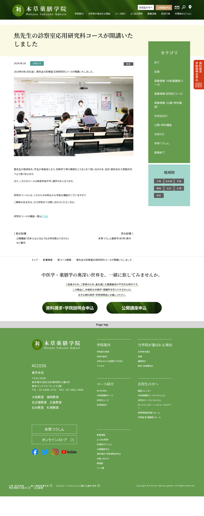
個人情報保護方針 (40, 486)
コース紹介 (105, 383)
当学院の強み (144, 351)
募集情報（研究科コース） (168, 94)
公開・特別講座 (163, 125)
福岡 (159, 188)
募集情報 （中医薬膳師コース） (168, 82)
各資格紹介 (102, 404)
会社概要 (38, 488)
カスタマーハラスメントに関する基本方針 (76, 486)
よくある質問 (102, 439)
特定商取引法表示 (18, 488)
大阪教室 (38, 397)
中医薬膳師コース (105, 395)
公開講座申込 (164, 7)
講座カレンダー (145, 390)
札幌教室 (53, 407)
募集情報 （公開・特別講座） (168, 104)
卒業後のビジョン (104, 444)
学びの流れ (102, 390)
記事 (157, 72)
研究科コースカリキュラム (149, 400)
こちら (45, 216)
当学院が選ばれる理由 (155, 344)
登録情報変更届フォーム (149, 412)
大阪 (159, 181)
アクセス (100, 365)
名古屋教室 (39, 402)
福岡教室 (53, 397)
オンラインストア (54, 439)
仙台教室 (38, 407)
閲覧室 (100, 463)
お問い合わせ (103, 458)
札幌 (179, 188)
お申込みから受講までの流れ (110, 361)
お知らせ (159, 134)
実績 (140, 356)
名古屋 (169, 181)
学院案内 (104, 344)
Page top (102, 324)
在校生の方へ (145, 7)
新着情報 (101, 434)
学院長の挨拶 (103, 351)
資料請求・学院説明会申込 (70, 308)
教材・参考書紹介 (146, 365)
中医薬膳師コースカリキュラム (151, 395)
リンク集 (100, 467)
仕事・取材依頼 (16, 486)
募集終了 (159, 152)
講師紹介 (142, 361)
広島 (179, 181)
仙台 (169, 188)
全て (156, 62)
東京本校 (38, 372)
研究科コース (103, 400)
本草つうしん (161, 143)
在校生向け (161, 116)
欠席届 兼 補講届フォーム (149, 417)
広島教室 (56, 402)
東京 (159, 195)
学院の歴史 (102, 356)
